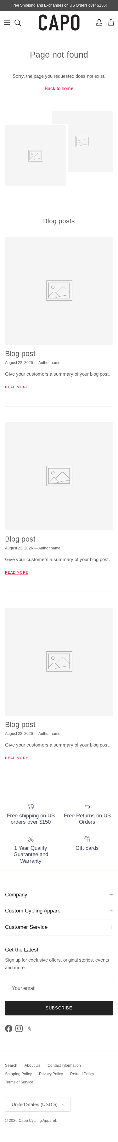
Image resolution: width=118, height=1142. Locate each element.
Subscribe (59, 1008)
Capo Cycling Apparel (37, 1120)
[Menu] (7, 23)
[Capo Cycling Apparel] (59, 22)
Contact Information (64, 1065)
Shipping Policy (18, 1074)
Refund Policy (82, 1074)
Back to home (59, 88)
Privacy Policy (51, 1074)
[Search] (21, 23)
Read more (16, 387)
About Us (32, 1065)
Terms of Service (19, 1082)
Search (11, 1065)
